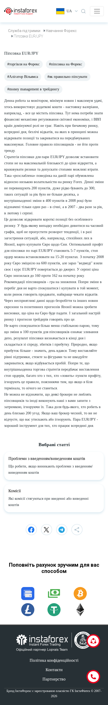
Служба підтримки (24, 31)
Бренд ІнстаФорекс (19, 691)
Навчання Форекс (61, 31)
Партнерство (54, 679)
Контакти (54, 669)
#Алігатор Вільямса (22, 77)
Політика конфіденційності (54, 660)
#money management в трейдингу (33, 89)
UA (69, 11)
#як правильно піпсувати (67, 77)
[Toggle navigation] (97, 11)
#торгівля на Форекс (23, 64)
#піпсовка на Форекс (65, 64)
